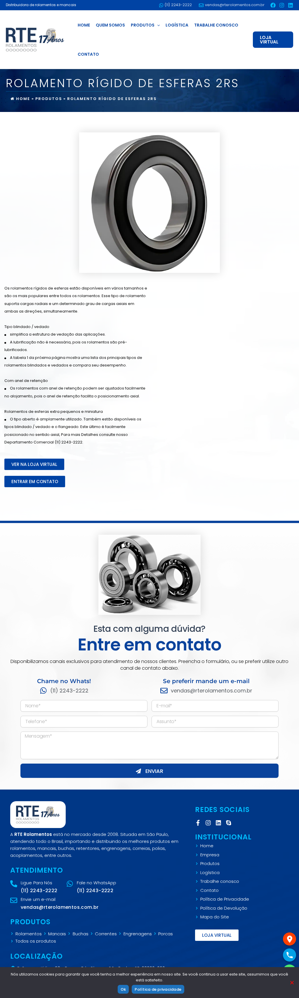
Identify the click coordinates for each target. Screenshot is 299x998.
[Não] (292, 982)
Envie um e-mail (38, 899)
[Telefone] (289, 955)
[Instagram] (281, 5)
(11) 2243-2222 (178, 5)
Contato (88, 54)
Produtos (142, 25)
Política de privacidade (158, 989)
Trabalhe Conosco (216, 25)
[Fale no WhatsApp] (69, 883)
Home (84, 25)
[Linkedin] (290, 5)
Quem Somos (110, 25)
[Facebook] (273, 5)
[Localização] (289, 939)
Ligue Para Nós (36, 883)
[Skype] (230, 823)
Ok (123, 989)
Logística (177, 25)
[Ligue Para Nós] (13, 883)
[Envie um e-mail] (13, 900)
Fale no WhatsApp (97, 883)
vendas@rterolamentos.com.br (235, 5)
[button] (157, 25)
